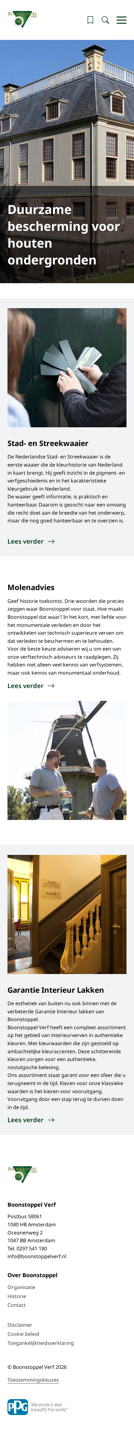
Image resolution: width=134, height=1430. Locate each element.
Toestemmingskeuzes (33, 1379)
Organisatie (21, 1287)
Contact (16, 1305)
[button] (90, 20)
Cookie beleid (23, 1334)
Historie (16, 1296)
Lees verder (25, 541)
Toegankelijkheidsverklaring (40, 1343)
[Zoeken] (105, 20)
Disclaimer (19, 1324)
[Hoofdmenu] (122, 20)
